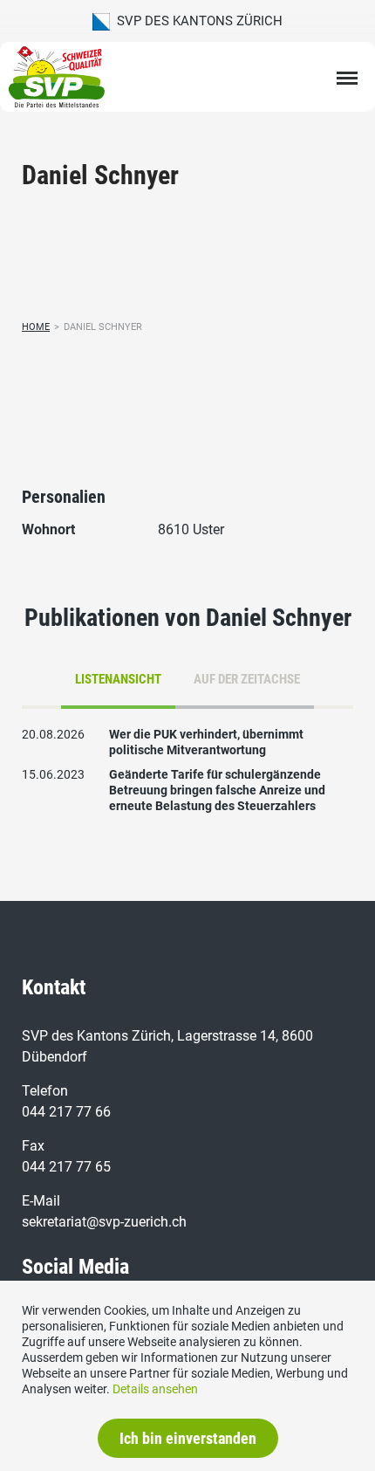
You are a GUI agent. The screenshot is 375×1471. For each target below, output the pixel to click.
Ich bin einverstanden (187, 1438)
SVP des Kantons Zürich (196, 21)
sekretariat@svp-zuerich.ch (104, 1221)
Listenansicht (118, 679)
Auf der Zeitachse (247, 679)
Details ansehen (155, 1389)
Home (36, 327)
